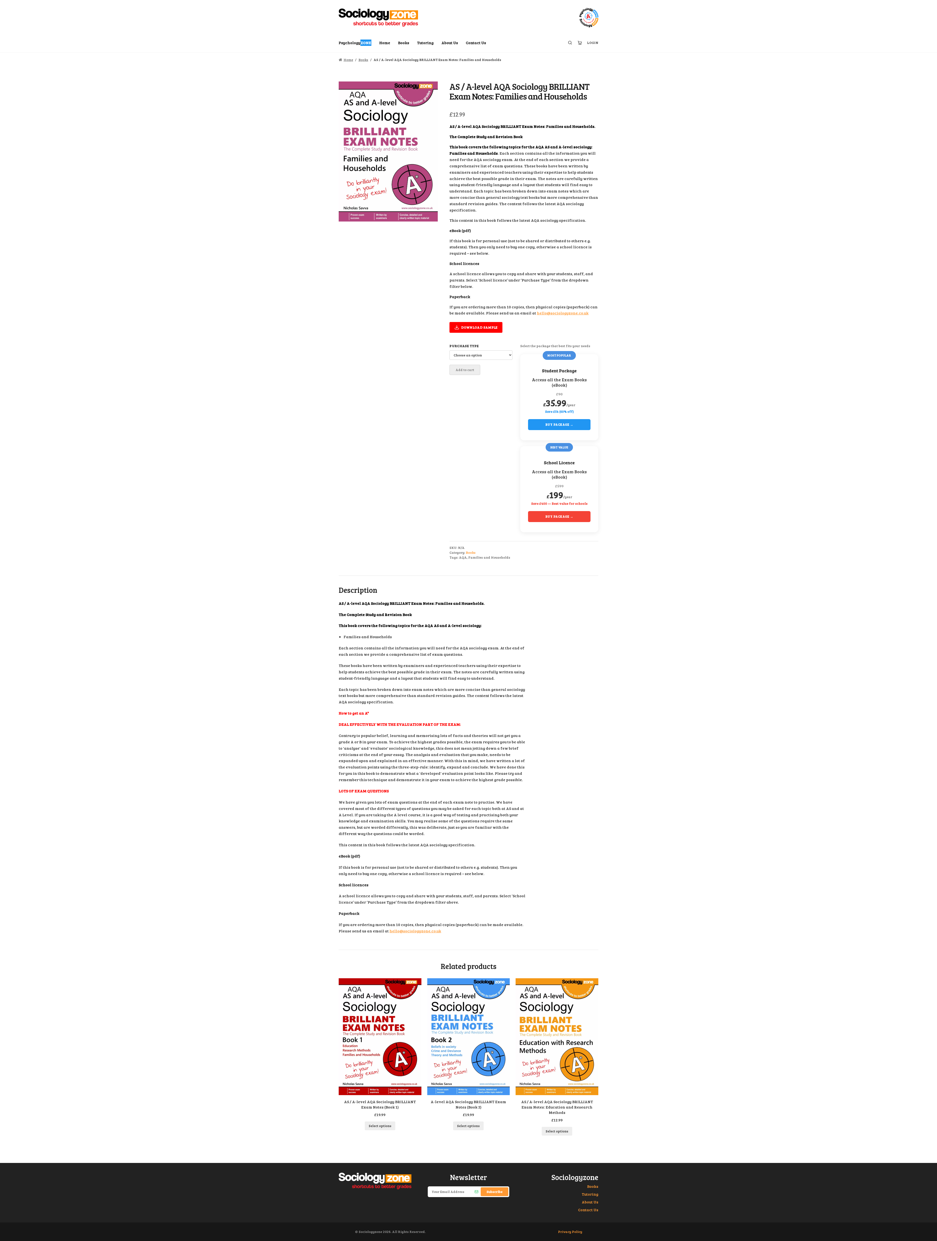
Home (384, 42)
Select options (380, 1125)
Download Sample (479, 327)
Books (403, 42)
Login (592, 42)
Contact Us (476, 42)
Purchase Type (464, 345)
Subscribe (494, 1191)
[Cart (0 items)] (579, 42)
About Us (449, 42)
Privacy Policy (570, 1231)
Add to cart (465, 369)
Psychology (355, 42)
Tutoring (425, 42)
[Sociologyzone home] (378, 18)
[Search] (570, 42)
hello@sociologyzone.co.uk (563, 312)
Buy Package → (559, 424)
